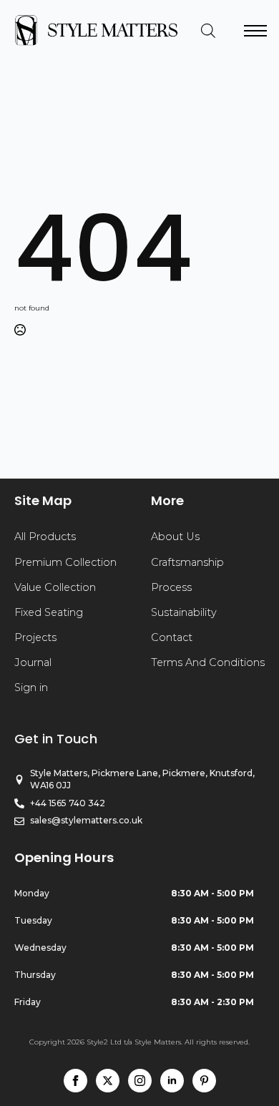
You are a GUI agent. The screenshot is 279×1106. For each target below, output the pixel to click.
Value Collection (55, 587)
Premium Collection (65, 562)
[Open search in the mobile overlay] (208, 31)
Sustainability (184, 612)
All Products (45, 536)
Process (171, 587)
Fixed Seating (48, 612)
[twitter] (107, 1080)
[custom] (204, 1080)
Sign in (31, 687)
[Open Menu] (255, 30)
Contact (171, 637)
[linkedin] (172, 1080)
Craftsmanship (187, 562)
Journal (33, 662)
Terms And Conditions (208, 662)
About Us (175, 536)
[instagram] (140, 1080)
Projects (35, 637)
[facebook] (75, 1080)
